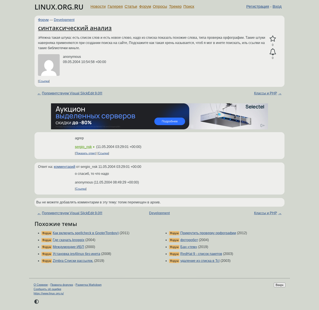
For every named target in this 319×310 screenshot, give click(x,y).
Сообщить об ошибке (47, 289)
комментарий (64, 167)
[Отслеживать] (273, 52)
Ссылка (44, 81)
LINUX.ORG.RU (59, 6)
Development (64, 20)
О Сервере (41, 284)
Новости (98, 6)
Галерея (115, 6)
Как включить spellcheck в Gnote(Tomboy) (86, 233)
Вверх (280, 285)
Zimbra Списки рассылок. (73, 261)
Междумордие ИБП (68, 247)
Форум (145, 6)
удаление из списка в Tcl (200, 261)
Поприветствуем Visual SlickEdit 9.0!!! (72, 93)
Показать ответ (86, 153)
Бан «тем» (188, 247)
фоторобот (189, 240)
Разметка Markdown (89, 284)
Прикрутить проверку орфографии (208, 233)
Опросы (160, 6)
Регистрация (257, 6)
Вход (277, 6)
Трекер (175, 6)
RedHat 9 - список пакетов (201, 254)
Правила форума (61, 284)
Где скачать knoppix (68, 240)
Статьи (131, 6)
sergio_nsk (83, 147)
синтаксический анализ (75, 28)
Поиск (188, 6)
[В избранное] (273, 39)
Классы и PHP (265, 93)
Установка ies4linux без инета (76, 254)
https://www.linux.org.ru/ (49, 293)
